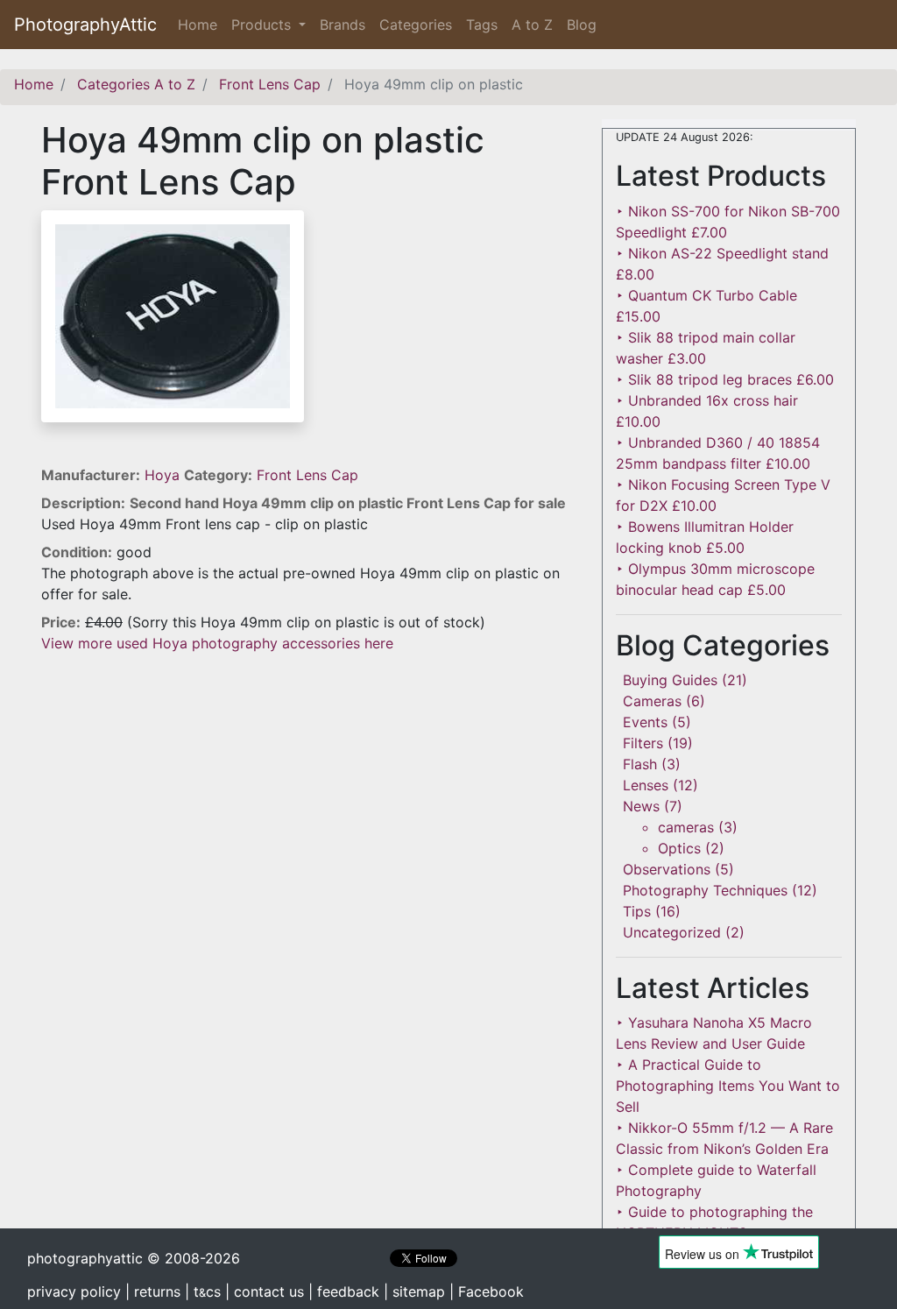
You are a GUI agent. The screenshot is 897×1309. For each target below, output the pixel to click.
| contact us (264, 1291)
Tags (482, 24)
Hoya (164, 475)
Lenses (645, 785)
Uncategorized (672, 932)
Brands (342, 24)
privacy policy (74, 1291)
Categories (415, 24)
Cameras (652, 701)
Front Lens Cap (307, 475)
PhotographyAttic (85, 24)
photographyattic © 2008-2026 (133, 1258)
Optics (679, 848)
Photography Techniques (705, 890)
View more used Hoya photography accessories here (217, 643)
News (641, 806)
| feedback (343, 1291)
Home (201, 24)
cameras (686, 827)
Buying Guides (670, 680)
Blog (582, 24)
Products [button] (263, 24)
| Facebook (486, 1291)
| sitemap (414, 1291)
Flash (640, 764)
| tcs (203, 1291)
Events (645, 722)
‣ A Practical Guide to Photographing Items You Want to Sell (728, 1085)
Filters (643, 743)
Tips (637, 911)
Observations (666, 869)
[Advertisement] (308, 776)
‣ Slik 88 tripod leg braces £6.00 (725, 379)
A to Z (532, 24)
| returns (152, 1291)
